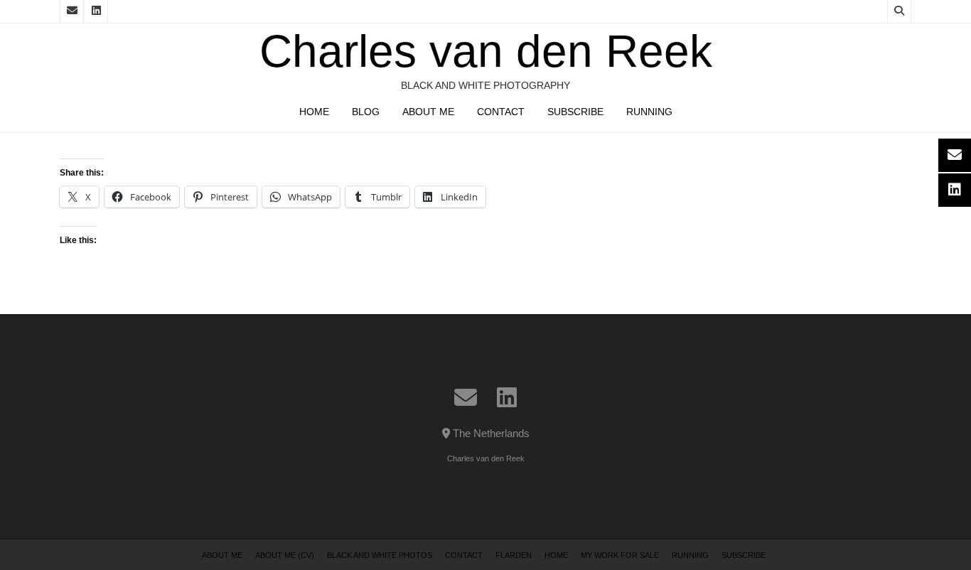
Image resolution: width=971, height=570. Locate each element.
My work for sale (620, 555)
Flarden (513, 555)
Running (649, 111)
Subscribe (575, 111)
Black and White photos (379, 555)
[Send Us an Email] (72, 11)
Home (314, 111)
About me (428, 111)
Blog (366, 111)
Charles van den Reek (485, 51)
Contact (501, 111)
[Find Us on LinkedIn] (96, 11)
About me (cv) (284, 555)
